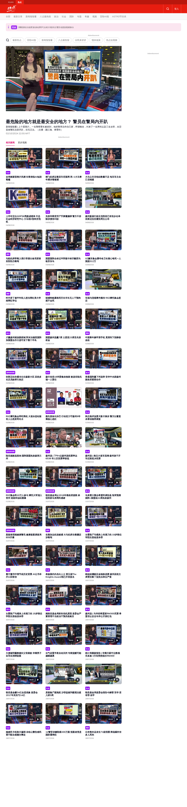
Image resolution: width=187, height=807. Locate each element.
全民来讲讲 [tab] (80, 40)
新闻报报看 (31, 16)
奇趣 (87, 16)
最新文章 (18, 16)
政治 (56, 16)
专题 (79, 16)
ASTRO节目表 (119, 16)
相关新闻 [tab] (10, 142)
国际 (71, 16)
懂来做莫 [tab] (96, 40)
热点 (20, 2)
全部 (8, 16)
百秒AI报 (104, 16)
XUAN (10, 2)
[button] (8, 25)
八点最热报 (45, 16)
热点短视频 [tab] (111, 40)
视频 (94, 16)
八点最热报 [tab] (63, 40)
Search (167, 8)
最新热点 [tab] (17, 40)
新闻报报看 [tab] (47, 40)
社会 (64, 16)
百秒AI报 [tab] (31, 40)
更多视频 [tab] (22, 142)
